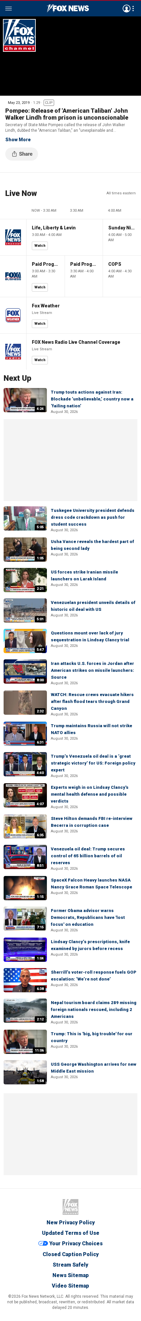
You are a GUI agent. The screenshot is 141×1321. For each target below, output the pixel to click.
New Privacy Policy (71, 1222)
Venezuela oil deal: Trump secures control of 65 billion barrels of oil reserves (88, 855)
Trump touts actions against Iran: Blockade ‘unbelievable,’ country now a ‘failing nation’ (92, 399)
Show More (18, 139)
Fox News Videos (68, 8)
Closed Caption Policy (71, 1254)
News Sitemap (70, 1275)
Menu (8, 8)
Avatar (127, 8)
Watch (40, 245)
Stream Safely (70, 1265)
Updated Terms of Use (70, 1233)
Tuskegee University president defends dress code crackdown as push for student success (92, 517)
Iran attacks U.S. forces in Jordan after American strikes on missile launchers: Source (92, 670)
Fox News (70, 1207)
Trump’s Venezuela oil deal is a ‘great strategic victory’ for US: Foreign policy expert (93, 763)
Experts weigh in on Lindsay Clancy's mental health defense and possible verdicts (90, 794)
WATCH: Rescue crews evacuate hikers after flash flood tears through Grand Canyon (92, 701)
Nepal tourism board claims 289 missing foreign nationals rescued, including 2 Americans (93, 1009)
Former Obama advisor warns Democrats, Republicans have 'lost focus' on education (88, 917)
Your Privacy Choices (76, 1243)
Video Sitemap (70, 1286)
